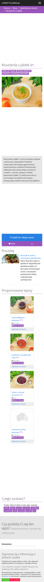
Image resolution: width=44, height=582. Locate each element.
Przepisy (12, 71)
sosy (14, 511)
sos (34, 511)
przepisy (21, 511)
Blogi (15, 8)
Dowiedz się (6, 576)
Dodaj (21, 325)
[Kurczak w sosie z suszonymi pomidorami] (10, 258)
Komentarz (7, 544)
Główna (7, 8)
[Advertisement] (22, 37)
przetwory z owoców (10, 73)
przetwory (7, 511)
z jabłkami (34, 508)
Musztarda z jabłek (14, 11)
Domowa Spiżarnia (24, 71)
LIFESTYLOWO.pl (11, 3)
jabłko (12, 508)
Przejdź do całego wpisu (22, 237)
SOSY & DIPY (23, 73)
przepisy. (26, 508)
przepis (28, 511)
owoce (19, 508)
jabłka (5, 71)
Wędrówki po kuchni (28, 8)
